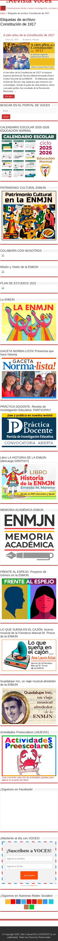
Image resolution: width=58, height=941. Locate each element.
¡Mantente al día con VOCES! (20, 838)
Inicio (2, 13)
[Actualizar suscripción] (57, 28)
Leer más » (9, 96)
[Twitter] (23, 901)
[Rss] (7, 901)
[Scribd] (51, 901)
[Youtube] (34, 901)
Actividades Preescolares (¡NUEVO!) (24, 732)
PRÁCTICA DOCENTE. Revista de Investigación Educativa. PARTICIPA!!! (25, 408)
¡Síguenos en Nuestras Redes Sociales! (26, 895)
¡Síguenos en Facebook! (16, 789)
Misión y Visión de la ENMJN (19, 267)
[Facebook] (18, 901)
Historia (35, 40)
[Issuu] (26, 907)
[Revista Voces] (29, 1)
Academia (27, 40)
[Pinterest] (29, 901)
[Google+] (13, 901)
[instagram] (45, 901)
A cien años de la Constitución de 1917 (29, 35)
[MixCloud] (31, 907)
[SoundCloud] (39, 901)
